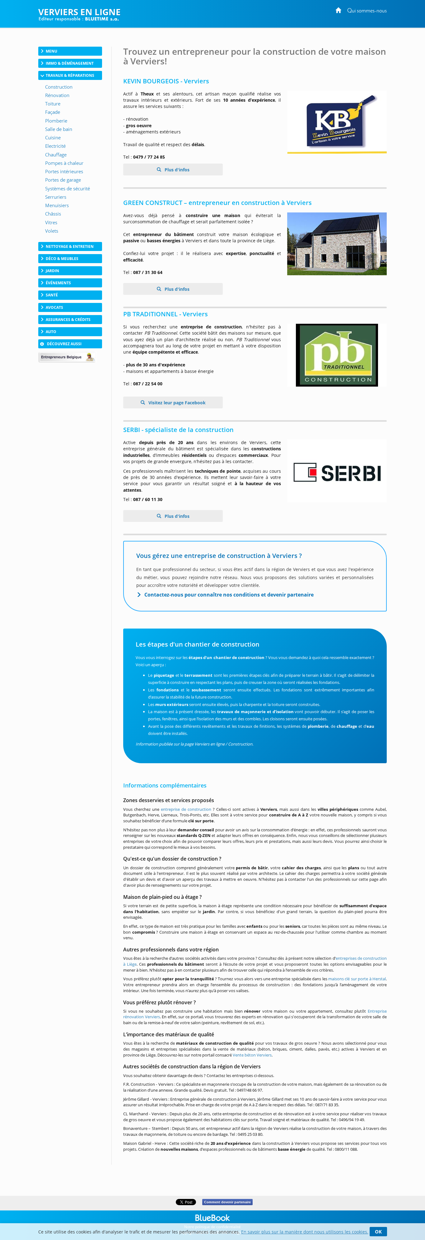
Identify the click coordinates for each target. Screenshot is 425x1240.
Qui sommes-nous (367, 11)
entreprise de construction (186, 809)
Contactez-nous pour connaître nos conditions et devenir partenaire (229, 594)
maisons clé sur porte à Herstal (357, 979)
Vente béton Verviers (252, 1055)
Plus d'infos (176, 170)
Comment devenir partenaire (227, 1202)
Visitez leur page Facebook (176, 403)
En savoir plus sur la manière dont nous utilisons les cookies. (304, 1232)
